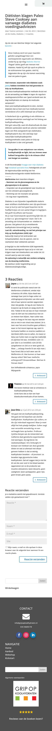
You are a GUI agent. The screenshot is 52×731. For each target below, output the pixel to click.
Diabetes (20, 34)
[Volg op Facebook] (19, 635)
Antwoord (41, 375)
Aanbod (9, 651)
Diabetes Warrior (33, 62)
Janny (7, 85)
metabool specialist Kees (19, 167)
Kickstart (9, 658)
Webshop (10, 654)
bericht (8, 46)
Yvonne (18, 384)
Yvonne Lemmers (16, 31)
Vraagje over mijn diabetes (32, 165)
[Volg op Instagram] (26, 635)
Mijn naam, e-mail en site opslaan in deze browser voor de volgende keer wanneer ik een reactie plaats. (24, 550)
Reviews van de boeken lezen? (26, 718)
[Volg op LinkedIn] (33, 635)
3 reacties (29, 34)
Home (8, 647)
